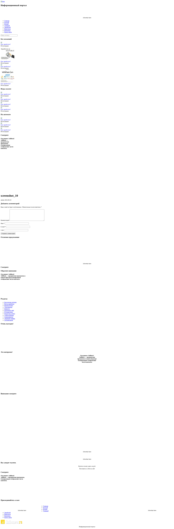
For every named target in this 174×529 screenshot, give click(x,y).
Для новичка (8, 307)
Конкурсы (7, 29)
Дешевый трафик (9, 318)
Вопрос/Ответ (8, 305)
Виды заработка (9, 304)
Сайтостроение (9, 315)
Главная (6, 21)
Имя (2, 223)
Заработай (7, 27)
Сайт (2, 230)
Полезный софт (9, 310)
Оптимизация (8, 320)
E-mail (3, 227)
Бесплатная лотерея (10, 302)
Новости (7, 309)
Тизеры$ (7, 25)
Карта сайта (8, 32)
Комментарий (5, 220)
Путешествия (8, 312)
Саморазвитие (8, 317)
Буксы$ (6, 22)
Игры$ (6, 24)
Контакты (7, 30)
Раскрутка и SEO (9, 313)
